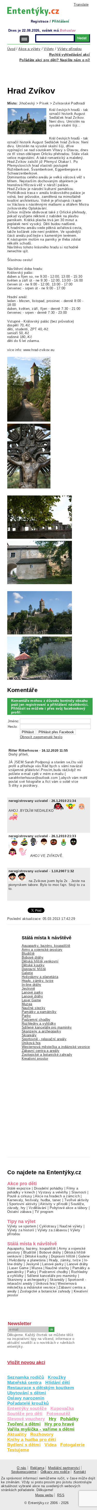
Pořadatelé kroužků (28, 1403)
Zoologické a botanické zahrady (47, 1055)
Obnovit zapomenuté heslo (41, 737)
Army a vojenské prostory (42, 950)
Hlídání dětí (57, 1382)
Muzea (27, 1004)
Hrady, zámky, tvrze (38, 981)
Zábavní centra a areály (40, 1051)
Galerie (27, 973)
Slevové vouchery (26, 1418)
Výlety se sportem (21, 1226)
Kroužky (57, 1377)
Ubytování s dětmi (26, 1392)
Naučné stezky (34, 1008)
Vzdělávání (38, 1208)
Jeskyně (28, 988)
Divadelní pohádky (48, 1188)
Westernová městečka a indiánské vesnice (56, 1047)
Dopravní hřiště (34, 969)
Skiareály (29, 1035)
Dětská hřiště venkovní (40, 961)
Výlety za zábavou (52, 1230)
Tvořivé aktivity (76, 1200)
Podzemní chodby (36, 1020)
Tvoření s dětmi (24, 1424)
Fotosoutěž (59, 1413)
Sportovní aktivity (23, 1204)
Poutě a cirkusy (19, 1196)
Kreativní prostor (35, 1058)
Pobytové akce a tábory (68, 1208)
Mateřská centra (24, 1382)
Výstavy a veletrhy (53, 1192)
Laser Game (31, 1000)
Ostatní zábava (19, 1212)
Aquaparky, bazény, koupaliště (46, 946)
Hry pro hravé (59, 1424)
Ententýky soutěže (27, 1408)
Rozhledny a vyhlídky (39, 1023)
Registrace (40, 21)
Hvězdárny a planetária (40, 977)
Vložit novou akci (26, 1362)
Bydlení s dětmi (24, 1444)
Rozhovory (41, 1434)
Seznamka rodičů (25, 1377)
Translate (81, 4)
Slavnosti (78, 1192)
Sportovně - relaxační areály (44, 1039)
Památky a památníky (39, 1012)
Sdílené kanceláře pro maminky (47, 1027)
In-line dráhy (31, 985)
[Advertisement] (52, 71)
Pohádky (69, 1418)
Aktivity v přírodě (54, 1204)
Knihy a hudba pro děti (31, 1439)
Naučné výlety (70, 1226)
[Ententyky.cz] (33, 11)
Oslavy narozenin (25, 1398)
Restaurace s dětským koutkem (40, 1387)
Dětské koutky (33, 965)
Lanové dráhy (32, 996)
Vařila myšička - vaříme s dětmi (41, 1429)
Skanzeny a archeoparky (41, 1031)
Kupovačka (62, 1408)
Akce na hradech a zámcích (57, 1196)
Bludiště (28, 953)
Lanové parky (32, 992)
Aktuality (16, 1434)
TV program (44, 1212)
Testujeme (18, 1450)
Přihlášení (60, 21)
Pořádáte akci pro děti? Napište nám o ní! (54, 60)
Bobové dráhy (33, 957)
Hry (52, 1418)
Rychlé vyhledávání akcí (69, 55)
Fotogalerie (72, 1444)
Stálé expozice (19, 1188)
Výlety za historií (20, 1230)
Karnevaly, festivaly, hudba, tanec (34, 1200)
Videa (50, 1444)
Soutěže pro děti (25, 1413)
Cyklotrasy (47, 1226)
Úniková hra (31, 1043)
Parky (26, 1016)
